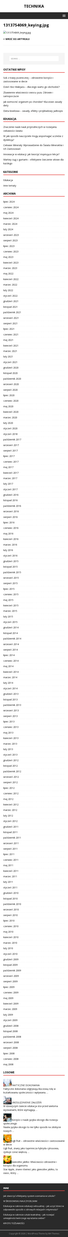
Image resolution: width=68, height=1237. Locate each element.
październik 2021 (12, 312)
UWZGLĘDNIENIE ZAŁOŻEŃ (27, 1102)
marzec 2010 (10, 942)
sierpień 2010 (10, 915)
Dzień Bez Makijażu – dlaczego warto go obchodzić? (31, 86)
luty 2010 (8, 948)
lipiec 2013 (9, 721)
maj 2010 (8, 931)
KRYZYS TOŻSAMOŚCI (13, 1223)
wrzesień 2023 (11, 235)
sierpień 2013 (10, 716)
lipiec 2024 (9, 201)
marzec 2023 (10, 268)
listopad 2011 (10, 832)
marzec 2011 (10, 876)
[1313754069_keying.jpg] (17, 32)
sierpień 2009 (10, 981)
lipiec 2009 (9, 987)
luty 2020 (8, 422)
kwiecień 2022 (10, 279)
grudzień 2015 (10, 561)
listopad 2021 (10, 306)
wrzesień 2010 (11, 909)
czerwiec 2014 (10, 660)
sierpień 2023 (10, 240)
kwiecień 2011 (10, 870)
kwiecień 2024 (10, 218)
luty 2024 (8, 229)
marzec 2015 (10, 610)
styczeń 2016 (10, 555)
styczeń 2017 (10, 489)
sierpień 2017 (10, 450)
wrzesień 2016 (11, 511)
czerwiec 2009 (10, 992)
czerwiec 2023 (10, 251)
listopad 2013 (10, 699)
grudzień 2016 (10, 494)
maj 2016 (8, 533)
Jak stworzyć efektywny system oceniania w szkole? (29, 1195)
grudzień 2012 (10, 760)
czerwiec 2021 (10, 334)
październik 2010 (12, 904)
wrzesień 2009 (11, 975)
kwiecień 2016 (10, 539)
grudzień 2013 (10, 693)
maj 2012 (8, 799)
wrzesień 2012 (11, 776)
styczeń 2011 (10, 887)
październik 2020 (12, 378)
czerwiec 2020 (10, 400)
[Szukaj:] (34, 58)
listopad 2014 (10, 633)
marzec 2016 (10, 544)
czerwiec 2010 (10, 926)
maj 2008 (8, 1064)
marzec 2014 (10, 677)
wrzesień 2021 (11, 317)
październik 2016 (12, 505)
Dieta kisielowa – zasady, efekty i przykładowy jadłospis (33, 110)
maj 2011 (8, 865)
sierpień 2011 (10, 848)
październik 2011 (12, 837)
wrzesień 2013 (11, 710)
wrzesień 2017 (11, 445)
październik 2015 (12, 572)
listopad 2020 (10, 373)
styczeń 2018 (10, 434)
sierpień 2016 (10, 517)
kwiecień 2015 (10, 605)
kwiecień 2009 (10, 1003)
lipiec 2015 (9, 588)
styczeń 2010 (10, 953)
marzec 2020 (10, 417)
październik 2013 (12, 705)
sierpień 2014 (10, 649)
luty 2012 (8, 815)
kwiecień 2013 (10, 738)
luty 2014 (8, 682)
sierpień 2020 (10, 389)
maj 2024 (8, 212)
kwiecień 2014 (10, 671)
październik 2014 (12, 638)
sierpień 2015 (10, 583)
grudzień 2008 (10, 1025)
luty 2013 (8, 749)
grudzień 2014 (10, 627)
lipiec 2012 (9, 788)
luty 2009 (8, 1014)
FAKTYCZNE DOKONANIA (26, 1085)
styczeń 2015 (10, 622)
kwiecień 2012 (10, 804)
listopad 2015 (10, 566)
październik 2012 (12, 771)
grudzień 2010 (10, 893)
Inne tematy (9, 185)
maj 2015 (8, 600)
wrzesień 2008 (11, 1042)
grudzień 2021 (10, 301)
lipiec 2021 (9, 328)
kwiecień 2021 (10, 345)
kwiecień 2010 (10, 937)
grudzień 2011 (10, 826)
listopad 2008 (10, 1031)
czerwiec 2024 (10, 207)
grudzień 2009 (10, 959)
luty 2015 (8, 616)
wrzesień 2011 (11, 843)
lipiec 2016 (9, 522)
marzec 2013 (10, 743)
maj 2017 (8, 467)
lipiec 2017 (9, 456)
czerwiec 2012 (10, 793)
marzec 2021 (10, 351)
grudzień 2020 (10, 367)
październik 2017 (12, 439)
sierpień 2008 (10, 1047)
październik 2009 (12, 970)
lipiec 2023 (9, 246)
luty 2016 (8, 550)
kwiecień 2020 (10, 411)
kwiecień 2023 (10, 262)
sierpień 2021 (10, 323)
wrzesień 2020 (11, 384)
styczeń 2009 (10, 1020)
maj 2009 (8, 998)
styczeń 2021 (10, 362)
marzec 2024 (10, 223)
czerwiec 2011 (10, 859)
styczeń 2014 (10, 688)
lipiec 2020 (9, 395)
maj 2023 (8, 257)
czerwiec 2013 (10, 727)
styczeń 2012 (10, 821)
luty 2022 (8, 290)
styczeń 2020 (10, 428)
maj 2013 (8, 732)
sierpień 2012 (10, 782)
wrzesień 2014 (11, 644)
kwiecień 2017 (10, 472)
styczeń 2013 (10, 754)
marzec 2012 (10, 810)
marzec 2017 (10, 478)
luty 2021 (8, 356)
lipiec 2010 (9, 920)
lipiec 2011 (9, 854)
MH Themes (53, 1233)
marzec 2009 (10, 1009)
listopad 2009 (10, 964)
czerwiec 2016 (10, 527)
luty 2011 (8, 881)
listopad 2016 (10, 500)
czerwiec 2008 (10, 1058)
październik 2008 (12, 1036)
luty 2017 (8, 483)
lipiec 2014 (9, 655)
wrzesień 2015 (11, 577)
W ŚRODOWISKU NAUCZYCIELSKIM (20, 1201)
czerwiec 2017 (10, 461)
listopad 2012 (10, 765)
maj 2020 (8, 406)
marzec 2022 (10, 284)
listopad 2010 (10, 898)
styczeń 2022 (10, 295)
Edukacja (8, 180)
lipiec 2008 (9, 1053)
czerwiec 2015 (10, 594)
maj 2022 (8, 273)
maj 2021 (8, 340)
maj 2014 (8, 666)
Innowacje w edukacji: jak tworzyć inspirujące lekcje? (31, 154)
